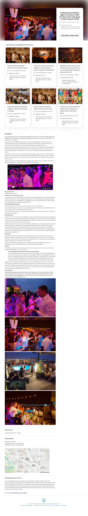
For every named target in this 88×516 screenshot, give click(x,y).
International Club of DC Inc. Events (18, 493)
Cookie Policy (63, 505)
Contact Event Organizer (26, 505)
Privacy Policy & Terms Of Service (41, 505)
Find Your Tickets (55, 505)
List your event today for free (53, 503)
